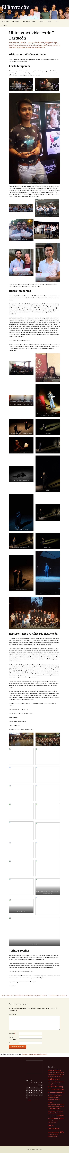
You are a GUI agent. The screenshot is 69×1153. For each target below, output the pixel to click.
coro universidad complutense (56, 1082)
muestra (49, 1115)
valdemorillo (55, 1134)
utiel (51, 1134)
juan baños (50, 1106)
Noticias (24, 42)
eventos (50, 1104)
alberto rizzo (41, 42)
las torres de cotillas (58, 1111)
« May (29, 1100)
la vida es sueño (52, 1113)
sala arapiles (51, 1121)
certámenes (26, 44)
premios (60, 1115)
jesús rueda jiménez (23, 45)
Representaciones (57, 1118)
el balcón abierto (56, 1084)
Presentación (5, 21)
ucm (43, 47)
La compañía (15, 21)
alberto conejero (33, 42)
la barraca (55, 45)
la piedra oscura (54, 1108)
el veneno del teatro (56, 1092)
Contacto (4, 25)
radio (49, 1118)
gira (63, 1104)
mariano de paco (30, 47)
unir (49, 1134)
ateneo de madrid (52, 1074)
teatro (56, 1121)
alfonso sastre (60, 1072)
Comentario (13, 1014)
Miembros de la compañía (29, 21)
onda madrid (54, 1115)
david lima (31, 44)
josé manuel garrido (48, 45)
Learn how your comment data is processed (34, 1054)
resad (36, 47)
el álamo (50, 1097)
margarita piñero (21, 47)
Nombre (12, 1033)
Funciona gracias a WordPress (34, 1149)
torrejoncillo (53, 1132)
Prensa (56, 21)
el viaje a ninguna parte (55, 1095)
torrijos (40, 47)
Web (10, 1043)
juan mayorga (56, 1106)
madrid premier (60, 1113)
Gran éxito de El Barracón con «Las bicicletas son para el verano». (24, 995)
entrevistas (55, 1097)
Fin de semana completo (58, 995)
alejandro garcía (49, 42)
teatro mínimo (52, 1123)
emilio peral (38, 44)
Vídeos (49, 21)
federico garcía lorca (46, 44)
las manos (51, 1111)
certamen (59, 1076)
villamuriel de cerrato (52, 1136)
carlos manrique (18, 44)
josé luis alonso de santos (35, 45)
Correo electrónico (13, 1038)
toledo (49, 1132)
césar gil (50, 1084)
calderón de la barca (60, 1074)
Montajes (41, 21)
